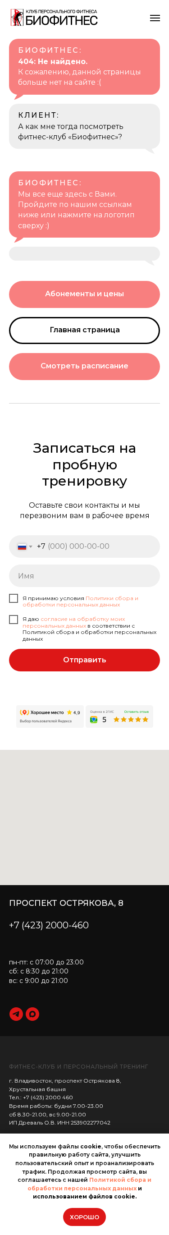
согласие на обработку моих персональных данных (74, 622)
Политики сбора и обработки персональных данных (80, 601)
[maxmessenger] (32, 1014)
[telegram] (16, 1014)
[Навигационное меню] (155, 18)
